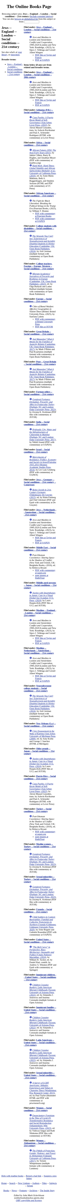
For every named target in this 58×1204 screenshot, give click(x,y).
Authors (35, 1183)
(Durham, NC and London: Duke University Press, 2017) (42, 434)
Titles (44, 1183)
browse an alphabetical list (26, 19)
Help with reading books (12, 1176)
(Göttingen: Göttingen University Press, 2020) (42, 923)
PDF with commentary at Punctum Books (45, 214)
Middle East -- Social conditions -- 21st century (40, 548)
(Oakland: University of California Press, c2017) (42, 1156)
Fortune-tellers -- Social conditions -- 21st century (39, 393)
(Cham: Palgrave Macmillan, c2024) (41, 952)
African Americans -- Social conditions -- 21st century (40, 194)
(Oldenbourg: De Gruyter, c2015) (41, 494)
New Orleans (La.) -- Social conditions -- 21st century (40, 724)
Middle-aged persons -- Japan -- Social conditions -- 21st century (40, 585)
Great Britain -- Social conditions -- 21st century (39, 332)
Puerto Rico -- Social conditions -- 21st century (40, 777)
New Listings (24, 1183)
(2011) (42, 151)
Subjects (53, 1183)
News (14, 1190)
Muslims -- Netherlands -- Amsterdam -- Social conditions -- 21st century (39, 650)
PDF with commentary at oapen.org (45, 571)
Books (6, 1190)
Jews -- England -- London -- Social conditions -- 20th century (38, 74)
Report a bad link (33, 1176)
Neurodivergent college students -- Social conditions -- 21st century (37, 688)
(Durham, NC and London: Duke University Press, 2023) (42, 404)
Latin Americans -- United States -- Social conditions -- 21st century (40, 1042)
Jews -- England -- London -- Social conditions (15, 67)
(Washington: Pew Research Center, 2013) (42, 1088)
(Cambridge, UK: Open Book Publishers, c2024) (42, 243)
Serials (30, 1186)
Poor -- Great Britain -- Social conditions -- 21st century (40, 362)
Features (23, 1190)
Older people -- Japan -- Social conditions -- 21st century (39, 751)
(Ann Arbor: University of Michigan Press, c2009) (42, 735)
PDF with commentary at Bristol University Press (45, 321)
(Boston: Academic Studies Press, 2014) (42, 463)
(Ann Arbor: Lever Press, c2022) (41, 121)
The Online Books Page (29, 6)
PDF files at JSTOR (44, 327)
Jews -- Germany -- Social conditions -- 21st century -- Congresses (40, 482)
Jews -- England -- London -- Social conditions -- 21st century (40, 29)
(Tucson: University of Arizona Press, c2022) (42, 990)
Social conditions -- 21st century (14, 73)
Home (4, 1183)
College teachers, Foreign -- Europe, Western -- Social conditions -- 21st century (39, 266)
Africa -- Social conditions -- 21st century (37, 143)
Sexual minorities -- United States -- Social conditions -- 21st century (40, 1075)
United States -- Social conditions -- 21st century (39, 940)
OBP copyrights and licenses (29, 1200)
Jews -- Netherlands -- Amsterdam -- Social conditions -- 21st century (40, 512)
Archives (33, 1190)
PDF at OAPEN (42, 60)
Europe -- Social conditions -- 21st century (38, 300)
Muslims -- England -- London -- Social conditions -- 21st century (40, 613)
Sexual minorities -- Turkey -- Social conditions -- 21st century (40, 879)
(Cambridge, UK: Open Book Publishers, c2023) (42, 279)
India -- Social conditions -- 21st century (36, 423)
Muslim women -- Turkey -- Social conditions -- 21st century (40, 846)
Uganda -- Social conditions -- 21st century (38, 910)
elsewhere (15, 55)
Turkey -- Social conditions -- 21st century (37, 810)
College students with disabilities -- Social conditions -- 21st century (40, 228)
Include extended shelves (41, 16)
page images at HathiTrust (41, 576)
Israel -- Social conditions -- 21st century (37, 450)
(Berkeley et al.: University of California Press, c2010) (42, 170)
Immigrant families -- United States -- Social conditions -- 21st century (40, 1010)
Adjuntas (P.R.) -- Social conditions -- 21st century (39, 111)
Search (12, 1183)
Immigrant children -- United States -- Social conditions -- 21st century (40, 977)
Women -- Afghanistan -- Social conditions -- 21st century (40, 1143)
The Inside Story (47, 1190)
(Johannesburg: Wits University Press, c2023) (41, 1121)
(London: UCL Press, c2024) (42, 597)
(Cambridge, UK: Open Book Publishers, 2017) (42, 344)
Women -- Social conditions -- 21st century (38, 1109)
